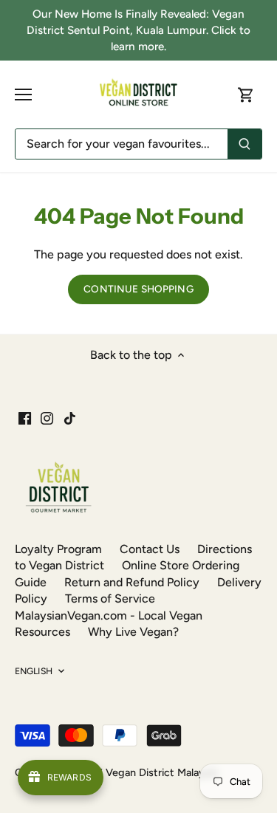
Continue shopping (138, 289)
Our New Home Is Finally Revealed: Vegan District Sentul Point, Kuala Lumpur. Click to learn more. (138, 30)
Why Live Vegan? (133, 632)
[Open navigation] (23, 94)
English (33, 670)
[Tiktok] (70, 418)
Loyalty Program (58, 549)
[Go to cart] (246, 95)
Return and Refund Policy (131, 582)
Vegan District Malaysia (161, 772)
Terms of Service (110, 598)
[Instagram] (47, 418)
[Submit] (244, 144)
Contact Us (149, 549)
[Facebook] (24, 418)
